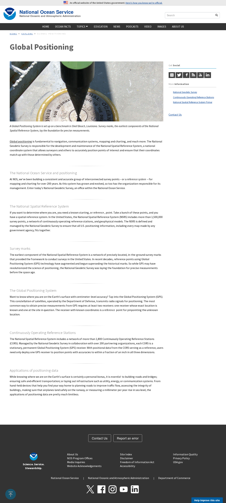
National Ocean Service (46, 11)
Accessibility (127, 466)
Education (101, 26)
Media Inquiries (76, 462)
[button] (10, 494)
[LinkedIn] (207, 75)
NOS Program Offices (80, 458)
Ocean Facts (63, 26)
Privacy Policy (181, 458)
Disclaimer (126, 458)
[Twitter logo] (179, 75)
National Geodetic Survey (185, 92)
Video (147, 26)
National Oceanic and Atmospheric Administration (50, 15)
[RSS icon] (193, 75)
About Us (178, 26)
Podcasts (132, 26)
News (116, 26)
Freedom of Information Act (137, 462)
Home (45, 26)
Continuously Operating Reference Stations (193, 97)
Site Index (126, 454)
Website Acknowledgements (84, 466)
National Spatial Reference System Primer (192, 102)
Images (161, 26)
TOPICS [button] (81, 26)
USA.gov (178, 462)
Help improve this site (207, 500)
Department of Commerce (174, 478)
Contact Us (175, 114)
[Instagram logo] (172, 75)
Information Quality (185, 454)
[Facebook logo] (186, 75)
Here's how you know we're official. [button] (144, 2)
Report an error (128, 438)
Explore (27, 34)
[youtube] (200, 75)
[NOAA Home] (10, 14)
